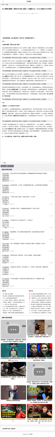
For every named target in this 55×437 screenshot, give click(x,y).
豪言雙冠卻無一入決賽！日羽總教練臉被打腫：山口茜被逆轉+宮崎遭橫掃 (29, 185)
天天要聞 (28, 1)
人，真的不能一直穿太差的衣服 (10, 304)
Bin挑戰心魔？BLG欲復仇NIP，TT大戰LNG (21, 220)
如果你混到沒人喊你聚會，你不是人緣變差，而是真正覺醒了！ (26, 255)
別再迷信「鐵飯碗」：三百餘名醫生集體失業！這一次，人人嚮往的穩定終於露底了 (21, 302)
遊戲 (7, 4)
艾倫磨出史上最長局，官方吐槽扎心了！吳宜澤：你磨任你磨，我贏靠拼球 (29, 267)
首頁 (3, 4)
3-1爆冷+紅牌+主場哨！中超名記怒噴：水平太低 (22, 196)
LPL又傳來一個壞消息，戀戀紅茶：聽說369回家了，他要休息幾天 (18, 300)
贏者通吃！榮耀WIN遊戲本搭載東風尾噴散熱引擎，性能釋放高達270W (19, 312)
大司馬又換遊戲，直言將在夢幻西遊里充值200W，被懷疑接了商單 (27, 278)
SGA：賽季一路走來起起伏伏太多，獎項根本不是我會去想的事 (17, 308)
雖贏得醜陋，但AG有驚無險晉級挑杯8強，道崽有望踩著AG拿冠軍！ (27, 231)
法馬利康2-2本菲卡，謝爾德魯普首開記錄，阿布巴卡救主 (24, 208)
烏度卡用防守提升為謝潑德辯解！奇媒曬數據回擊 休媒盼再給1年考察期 (28, 173)
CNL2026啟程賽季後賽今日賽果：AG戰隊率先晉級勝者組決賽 (17, 306)
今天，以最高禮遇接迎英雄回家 (10, 298)
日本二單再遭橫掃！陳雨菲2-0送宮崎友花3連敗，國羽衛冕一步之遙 (27, 243)
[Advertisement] (27, 25)
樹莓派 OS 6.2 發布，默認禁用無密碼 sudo (12, 310)
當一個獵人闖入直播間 (8, 293)
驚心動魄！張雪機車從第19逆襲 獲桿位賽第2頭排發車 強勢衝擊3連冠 (18, 296)
